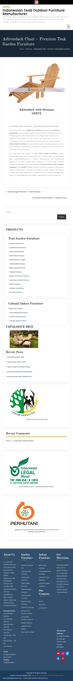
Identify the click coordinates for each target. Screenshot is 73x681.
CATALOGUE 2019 (19, 327)
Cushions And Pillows (16, 288)
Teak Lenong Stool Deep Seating (18, 367)
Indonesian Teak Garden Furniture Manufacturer (47, 675)
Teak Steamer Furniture (51, 126)
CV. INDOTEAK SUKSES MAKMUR (22, 441)
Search (8, 212)
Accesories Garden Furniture (19, 280)
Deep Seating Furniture (17, 268)
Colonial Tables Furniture (18, 321)
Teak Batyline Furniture (17, 264)
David (8, 441)
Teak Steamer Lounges (17, 260)
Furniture (29, 126)
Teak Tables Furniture (16, 256)
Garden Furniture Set (16, 243)
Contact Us (43, 608)
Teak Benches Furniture (17, 248)
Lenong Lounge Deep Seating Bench (19, 372)
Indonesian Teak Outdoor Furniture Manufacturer (34, 12)
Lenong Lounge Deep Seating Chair (19, 376)
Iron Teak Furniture (15, 292)
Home (41, 601)
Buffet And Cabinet (16, 309)
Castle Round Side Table (15, 357)
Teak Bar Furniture (15, 272)
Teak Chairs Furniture (16, 252)
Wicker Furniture (14, 284)
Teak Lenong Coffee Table (16, 362)
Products (39, 126)
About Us (42, 605)
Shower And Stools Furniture (19, 276)
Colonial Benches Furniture (18, 313)
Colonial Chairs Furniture (17, 317)
